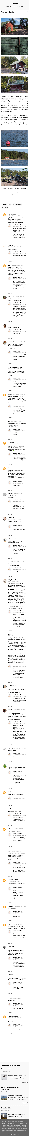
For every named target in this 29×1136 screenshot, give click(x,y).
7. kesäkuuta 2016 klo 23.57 (14, 444)
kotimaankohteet (6, 204)
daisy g (10, 394)
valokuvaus (5, 207)
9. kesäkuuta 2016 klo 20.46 (18, 809)
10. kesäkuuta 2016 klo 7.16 (14, 948)
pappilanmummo (12, 214)
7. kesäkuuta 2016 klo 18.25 (19, 278)
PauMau (14, 3)
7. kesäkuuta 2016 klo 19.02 (19, 341)
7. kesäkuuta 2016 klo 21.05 (16, 421)
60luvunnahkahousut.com (15, 367)
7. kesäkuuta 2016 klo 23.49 (19, 379)
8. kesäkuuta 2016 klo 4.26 (18, 468)
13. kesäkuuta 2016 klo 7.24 (14, 1017)
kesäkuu (17, 192)
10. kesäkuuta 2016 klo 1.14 (14, 881)
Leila (9, 561)
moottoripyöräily (17, 204)
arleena (10, 325)
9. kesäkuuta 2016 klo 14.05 (19, 754)
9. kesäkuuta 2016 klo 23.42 (19, 835)
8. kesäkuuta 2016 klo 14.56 (19, 546)
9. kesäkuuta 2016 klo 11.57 (19, 748)
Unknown (10, 906)
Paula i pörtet (11, 850)
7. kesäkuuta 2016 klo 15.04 (19, 324)
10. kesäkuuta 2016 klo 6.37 (17, 924)
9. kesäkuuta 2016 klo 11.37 (19, 723)
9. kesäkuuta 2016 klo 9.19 (14, 687)
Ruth (9, 924)
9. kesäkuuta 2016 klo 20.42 (18, 792)
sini (9, 421)
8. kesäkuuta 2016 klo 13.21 (18, 539)
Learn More (12, 1134)
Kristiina (10, 341)
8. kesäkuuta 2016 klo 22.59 (19, 612)
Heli (9, 265)
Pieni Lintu (11, 245)
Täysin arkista (12, 348)
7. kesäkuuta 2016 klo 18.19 (19, 226)
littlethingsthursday (22, 194)
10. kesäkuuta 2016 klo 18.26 (14, 998)
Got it (20, 1134)
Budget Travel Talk (13, 879)
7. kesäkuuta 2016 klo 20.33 (14, 368)
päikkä (9, 765)
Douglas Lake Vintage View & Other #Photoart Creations (15, 607)
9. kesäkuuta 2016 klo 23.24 (14, 851)
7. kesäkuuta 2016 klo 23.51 (19, 406)
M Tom (10, 493)
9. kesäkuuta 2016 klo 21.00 (19, 773)
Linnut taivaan (6, 1069)
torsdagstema (4, 196)
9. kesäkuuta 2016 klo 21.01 (19, 798)
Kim (9, 828)
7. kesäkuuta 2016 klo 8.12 (14, 215)
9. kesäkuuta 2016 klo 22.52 (16, 828)
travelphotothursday (23, 196)
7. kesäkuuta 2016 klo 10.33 (17, 265)
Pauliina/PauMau (17, 225)
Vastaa (10, 242)
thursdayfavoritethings (10, 196)
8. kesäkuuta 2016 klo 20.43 (14, 635)
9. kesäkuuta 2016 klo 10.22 (18, 709)
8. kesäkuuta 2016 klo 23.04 (19, 666)
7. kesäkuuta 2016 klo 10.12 (14, 246)
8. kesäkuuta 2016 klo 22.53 (19, 569)
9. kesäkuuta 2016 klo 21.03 (19, 815)
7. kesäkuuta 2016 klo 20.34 (18, 394)
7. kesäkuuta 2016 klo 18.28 (19, 304)
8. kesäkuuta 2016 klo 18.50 (14, 581)
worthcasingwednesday (15, 194)
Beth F (9, 539)
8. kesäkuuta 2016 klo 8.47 (18, 493)
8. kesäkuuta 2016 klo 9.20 (19, 430)
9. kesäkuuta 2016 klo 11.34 (19, 696)
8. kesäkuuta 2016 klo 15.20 (17, 561)
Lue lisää (25, 1082)
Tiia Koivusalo (12, 685)
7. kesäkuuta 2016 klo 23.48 (19, 352)
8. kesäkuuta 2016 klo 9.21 (19, 454)
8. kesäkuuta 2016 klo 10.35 (14, 519)
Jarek (9, 809)
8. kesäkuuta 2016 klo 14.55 (19, 527)
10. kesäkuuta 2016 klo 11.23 (14, 976)
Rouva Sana (11, 946)
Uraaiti (9, 792)
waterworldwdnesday (7, 194)
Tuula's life (11, 442)
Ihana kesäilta (6, 1108)
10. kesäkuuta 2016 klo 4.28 (20, 906)
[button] (27, 12)
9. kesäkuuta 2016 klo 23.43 (19, 863)
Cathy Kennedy (12, 580)
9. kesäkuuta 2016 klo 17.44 (18, 765)
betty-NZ (10, 748)
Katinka (10, 709)
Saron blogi (11, 517)
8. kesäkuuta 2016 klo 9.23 (19, 501)
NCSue (10, 468)
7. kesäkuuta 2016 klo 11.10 (18, 296)
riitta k (9, 296)
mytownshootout (17, 196)
